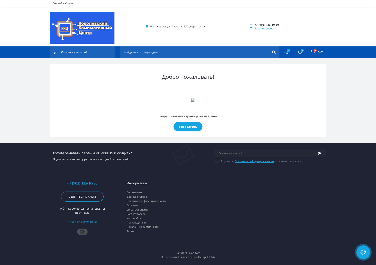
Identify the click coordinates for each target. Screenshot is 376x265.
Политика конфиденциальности (254, 161)
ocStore (195, 253)
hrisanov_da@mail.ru (82, 221)
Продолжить (188, 126)
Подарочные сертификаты (143, 227)
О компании (134, 192)
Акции (130, 231)
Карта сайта (134, 218)
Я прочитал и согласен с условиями (261, 161)
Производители (136, 222)
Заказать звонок (265, 28)
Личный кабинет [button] (62, 3)
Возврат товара (136, 214)
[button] (176, 26)
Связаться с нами (82, 196)
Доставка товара (137, 196)
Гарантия (132, 205)
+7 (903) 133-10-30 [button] (82, 183)
